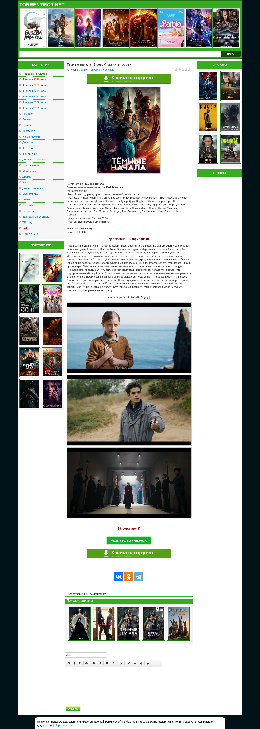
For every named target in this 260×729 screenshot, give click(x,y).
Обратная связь (64, 725)
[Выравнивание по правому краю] (106, 663)
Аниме (26, 199)
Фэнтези (27, 148)
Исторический (31, 136)
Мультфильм (30, 194)
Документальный (33, 188)
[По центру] (100, 663)
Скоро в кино (30, 234)
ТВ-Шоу (27, 222)
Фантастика (29, 153)
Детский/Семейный (34, 159)
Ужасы (26, 182)
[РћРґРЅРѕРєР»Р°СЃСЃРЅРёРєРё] (128, 576)
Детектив (27, 142)
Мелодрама (29, 171)
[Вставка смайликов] (114, 663)
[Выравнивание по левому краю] (94, 663)
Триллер (27, 125)
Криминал (28, 131)
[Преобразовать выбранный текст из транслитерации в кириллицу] (141, 663)
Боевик (26, 119)
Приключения (31, 165)
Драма (26, 176)
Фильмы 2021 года (34, 108)
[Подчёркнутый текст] (80, 663)
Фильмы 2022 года (34, 102)
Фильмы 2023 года (34, 96)
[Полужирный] (69, 663)
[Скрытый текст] (129, 663)
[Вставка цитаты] (135, 663)
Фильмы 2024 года (34, 91)
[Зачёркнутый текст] (86, 663)
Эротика (27, 205)
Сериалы (28, 211)
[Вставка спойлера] (147, 663)
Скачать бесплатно (129, 541)
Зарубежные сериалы (36, 216)
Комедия (27, 113)
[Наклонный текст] (74, 663)
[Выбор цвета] (121, 663)
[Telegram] (138, 576)
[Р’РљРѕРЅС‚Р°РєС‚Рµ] (118, 576)
